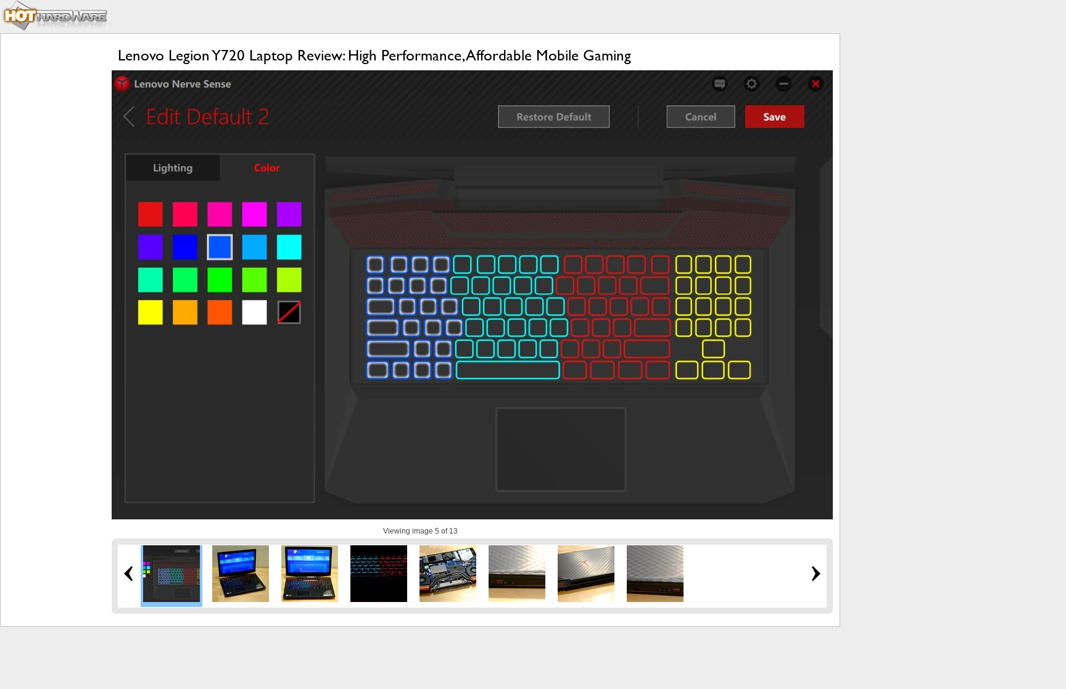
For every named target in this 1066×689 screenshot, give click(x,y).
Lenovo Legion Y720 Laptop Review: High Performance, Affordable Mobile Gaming (374, 55)
